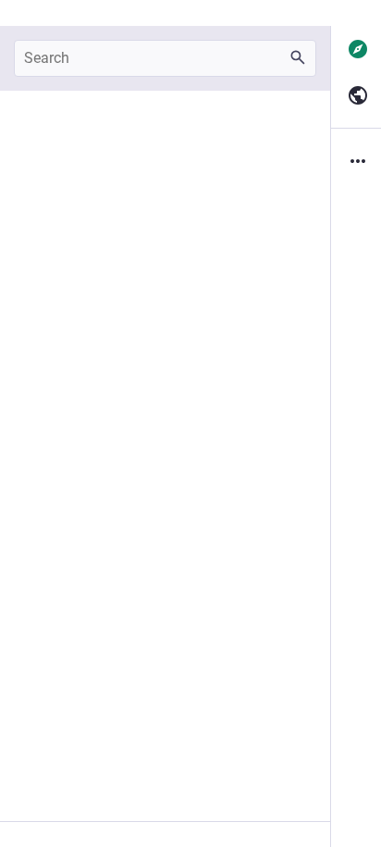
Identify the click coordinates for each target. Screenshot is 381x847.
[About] (356, 161)
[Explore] (356, 49)
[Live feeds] (356, 95)
